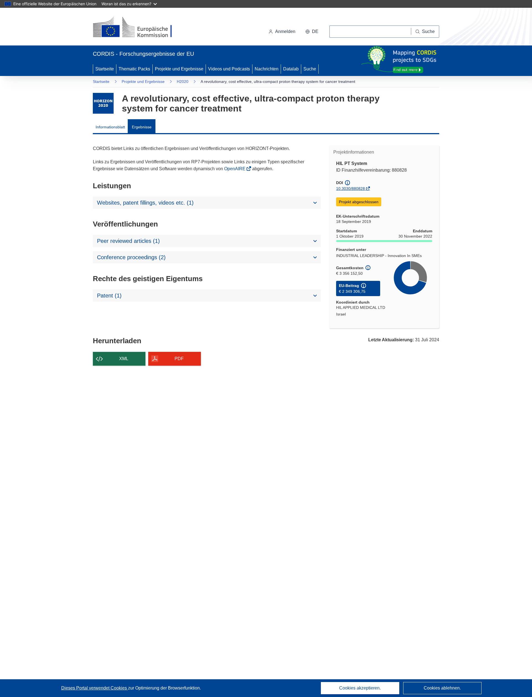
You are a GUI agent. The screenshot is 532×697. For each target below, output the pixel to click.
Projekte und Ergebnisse (179, 69)
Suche (309, 69)
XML (123, 358)
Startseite (104, 69)
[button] (312, 32)
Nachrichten (266, 69)
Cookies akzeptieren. (360, 688)
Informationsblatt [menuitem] (110, 127)
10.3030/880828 (350, 188)
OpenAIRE (235, 168)
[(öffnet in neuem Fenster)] (137, 28)
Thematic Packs (134, 69)
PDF (179, 358)
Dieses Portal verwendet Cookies (94, 688)
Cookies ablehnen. (442, 688)
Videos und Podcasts (229, 69)
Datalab (291, 69)
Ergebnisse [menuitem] (142, 127)
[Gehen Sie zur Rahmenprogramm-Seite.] (103, 103)
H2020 (182, 81)
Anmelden (285, 31)
